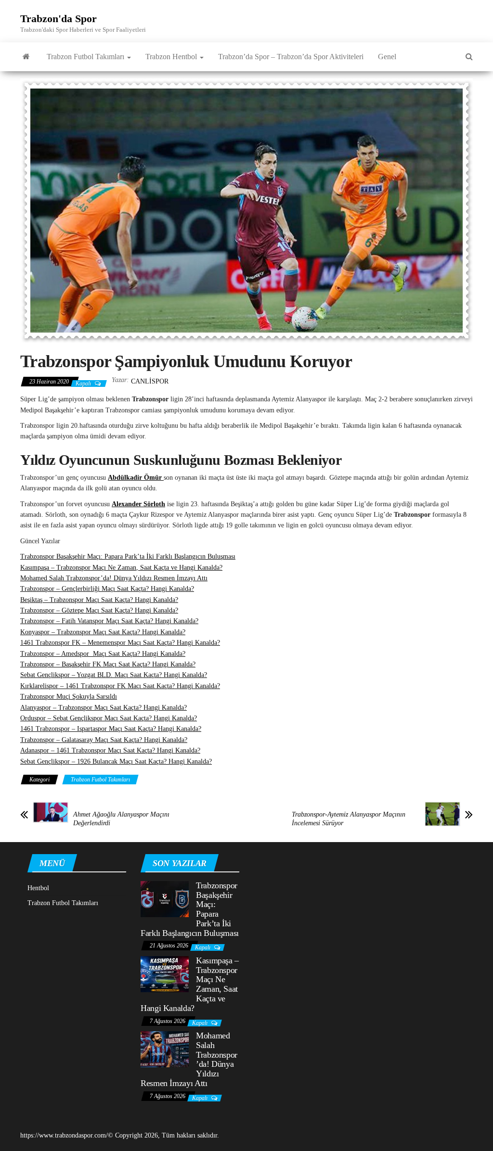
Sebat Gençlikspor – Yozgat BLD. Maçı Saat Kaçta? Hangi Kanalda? (113, 674)
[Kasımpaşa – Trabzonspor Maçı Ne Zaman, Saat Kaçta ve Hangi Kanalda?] (165, 973)
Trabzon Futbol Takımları (86, 56)
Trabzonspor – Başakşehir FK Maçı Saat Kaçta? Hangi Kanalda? (107, 664)
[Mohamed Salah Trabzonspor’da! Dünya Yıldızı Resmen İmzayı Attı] (165, 1048)
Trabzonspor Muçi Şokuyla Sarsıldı (68, 696)
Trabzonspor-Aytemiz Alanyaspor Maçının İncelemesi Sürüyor (348, 819)
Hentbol (38, 888)
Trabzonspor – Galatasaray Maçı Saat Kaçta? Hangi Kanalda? (103, 739)
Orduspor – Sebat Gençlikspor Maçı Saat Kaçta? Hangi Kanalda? (108, 718)
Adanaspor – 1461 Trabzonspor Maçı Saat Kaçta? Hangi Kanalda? (110, 750)
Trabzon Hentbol (172, 56)
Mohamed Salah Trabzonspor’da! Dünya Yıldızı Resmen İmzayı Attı (114, 578)
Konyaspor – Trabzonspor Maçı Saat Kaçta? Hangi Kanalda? (102, 632)
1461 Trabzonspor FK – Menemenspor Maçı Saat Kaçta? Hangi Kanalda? (120, 642)
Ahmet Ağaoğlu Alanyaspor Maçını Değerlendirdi (121, 819)
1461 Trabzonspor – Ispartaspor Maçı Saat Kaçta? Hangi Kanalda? (110, 728)
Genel (387, 56)
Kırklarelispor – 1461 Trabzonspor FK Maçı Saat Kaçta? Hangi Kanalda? (120, 686)
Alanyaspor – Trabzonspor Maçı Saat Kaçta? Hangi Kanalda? (103, 707)
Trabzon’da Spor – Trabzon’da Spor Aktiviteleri (290, 56)
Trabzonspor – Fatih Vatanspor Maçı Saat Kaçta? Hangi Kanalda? (109, 621)
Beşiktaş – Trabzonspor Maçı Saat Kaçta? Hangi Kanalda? (99, 599)
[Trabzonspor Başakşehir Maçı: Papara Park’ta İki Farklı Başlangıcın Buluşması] (165, 898)
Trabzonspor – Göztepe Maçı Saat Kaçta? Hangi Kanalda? (99, 610)
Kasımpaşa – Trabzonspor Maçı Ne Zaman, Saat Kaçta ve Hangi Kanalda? (121, 567)
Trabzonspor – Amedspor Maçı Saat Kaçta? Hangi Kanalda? (102, 653)
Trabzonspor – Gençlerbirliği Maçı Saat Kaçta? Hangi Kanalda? (107, 588)
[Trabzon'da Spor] (26, 56)
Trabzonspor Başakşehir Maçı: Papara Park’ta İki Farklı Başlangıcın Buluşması (127, 556)
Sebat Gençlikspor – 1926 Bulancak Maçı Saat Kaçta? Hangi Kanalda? (116, 761)
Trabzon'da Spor (58, 19)
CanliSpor (150, 381)
